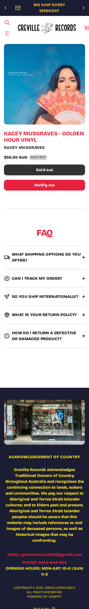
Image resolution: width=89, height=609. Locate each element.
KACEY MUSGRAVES (24, 147)
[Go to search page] (7, 22)
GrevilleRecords (59, 588)
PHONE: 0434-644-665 (44, 562)
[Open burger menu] (7, 33)
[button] (7, 22)
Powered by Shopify (44, 596)
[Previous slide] (5, 8)
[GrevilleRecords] (47, 28)
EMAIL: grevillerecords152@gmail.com (44, 554)
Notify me (44, 185)
